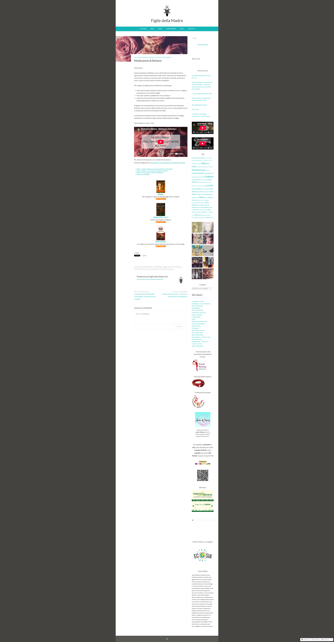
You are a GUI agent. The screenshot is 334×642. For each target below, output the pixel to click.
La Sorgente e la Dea (198, 301)
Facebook (174, 163)
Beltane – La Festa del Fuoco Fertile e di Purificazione (150, 172)
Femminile (207, 173)
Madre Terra (197, 194)
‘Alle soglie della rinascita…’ (200, 105)
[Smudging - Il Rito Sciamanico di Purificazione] (197, 239)
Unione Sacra (170, 269)
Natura (210, 197)
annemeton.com (156, 163)
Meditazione (208, 194)
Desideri (201, 166)
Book (160, 29)
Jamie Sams (203, 179)
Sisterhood (202, 209)
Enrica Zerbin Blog (197, 332)
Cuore (199, 163)
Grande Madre (196, 179)
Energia (207, 170)
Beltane (161, 194)
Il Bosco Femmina (197, 315)
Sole (209, 210)
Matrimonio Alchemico (175, 267)
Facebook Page (202, 45)
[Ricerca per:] (203, 38)
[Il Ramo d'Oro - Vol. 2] (160, 204)
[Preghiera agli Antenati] (208, 227)
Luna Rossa (206, 191)
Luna (210, 185)
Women (208, 217)
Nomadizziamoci (197, 339)
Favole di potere (198, 173)
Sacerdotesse (200, 205)
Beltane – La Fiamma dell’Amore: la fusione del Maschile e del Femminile (155, 169)
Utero (193, 215)
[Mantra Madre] (160, 227)
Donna (195, 169)
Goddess (209, 176)
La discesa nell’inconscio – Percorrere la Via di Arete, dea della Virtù (174, 294)
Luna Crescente (205, 189)
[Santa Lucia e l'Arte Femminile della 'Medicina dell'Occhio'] (208, 262)
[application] (203, 128)
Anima (202, 158)
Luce (205, 186)
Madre (212, 191)
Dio (204, 166)
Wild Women (208, 215)
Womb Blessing (202, 217)
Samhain (210, 207)
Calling (193, 160)
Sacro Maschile (161, 269)
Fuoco (202, 177)
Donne (202, 170)
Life (203, 185)
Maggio (165, 267)
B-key (193, 319)
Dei (198, 166)
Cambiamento (198, 160)
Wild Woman (201, 215)
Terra (210, 212)
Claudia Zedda (196, 317)
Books (210, 158)
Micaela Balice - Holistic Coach (201, 337)
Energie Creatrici (148, 57)
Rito (207, 202)
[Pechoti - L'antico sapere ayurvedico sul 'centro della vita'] (208, 274)
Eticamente (195, 328)
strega (203, 212)
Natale (206, 197)
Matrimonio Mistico (140, 269)
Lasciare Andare (202, 182)
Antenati (207, 158)
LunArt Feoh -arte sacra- (199, 312)
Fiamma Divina (196, 326)
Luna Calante (196, 189)
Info (152, 29)
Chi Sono (143, 29)
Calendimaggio (157, 267)
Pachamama (201, 200)
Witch (193, 217)
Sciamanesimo (195, 209)
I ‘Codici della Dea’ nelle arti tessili (202, 93)
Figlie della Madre (167, 20)
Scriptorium (171, 29)
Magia (203, 194)
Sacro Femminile (151, 269)
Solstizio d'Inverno (196, 212)
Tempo (207, 212)
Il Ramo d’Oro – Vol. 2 (160, 217)
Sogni (206, 209)
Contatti (192, 29)
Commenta (179, 326)
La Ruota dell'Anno (163, 57)
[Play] (194, 132)
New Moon (195, 200)
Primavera (194, 202)
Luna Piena (200, 191)
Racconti (199, 202)
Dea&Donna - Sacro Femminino (201, 303)
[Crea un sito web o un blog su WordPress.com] (167, 639)
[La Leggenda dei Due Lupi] (208, 251)
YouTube (182, 163)
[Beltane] (160, 182)
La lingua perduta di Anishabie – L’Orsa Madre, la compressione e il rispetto (145, 295)
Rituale (194, 205)
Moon (202, 197)
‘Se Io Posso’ (195, 109)
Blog (182, 29)
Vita (196, 215)
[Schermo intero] (211, 132)
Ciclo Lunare (205, 160)
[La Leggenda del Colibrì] (208, 239)
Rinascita (203, 202)
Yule (212, 217)
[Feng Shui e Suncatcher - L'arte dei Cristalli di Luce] (197, 274)
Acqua (194, 158)
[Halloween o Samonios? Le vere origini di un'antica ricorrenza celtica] (197, 262)
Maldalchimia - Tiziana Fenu (200, 341)
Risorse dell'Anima (197, 306)
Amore (198, 158)
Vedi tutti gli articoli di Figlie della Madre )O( (150, 279)
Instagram (166, 163)
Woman (197, 217)
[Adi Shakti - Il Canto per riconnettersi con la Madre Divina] (197, 251)
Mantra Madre (161, 241)
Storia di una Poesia (197, 310)
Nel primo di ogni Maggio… (143, 174)
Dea (203, 163)
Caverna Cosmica (197, 344)
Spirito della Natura (197, 335)
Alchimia (137, 57)
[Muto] (208, 132)
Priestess (206, 200)
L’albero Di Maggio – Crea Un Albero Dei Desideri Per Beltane (152, 170)
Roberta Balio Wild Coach (199, 321)
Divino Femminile (209, 166)
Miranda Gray (195, 197)
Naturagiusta (196, 308)
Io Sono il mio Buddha (198, 323)
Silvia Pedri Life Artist (198, 330)
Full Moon (198, 177)
